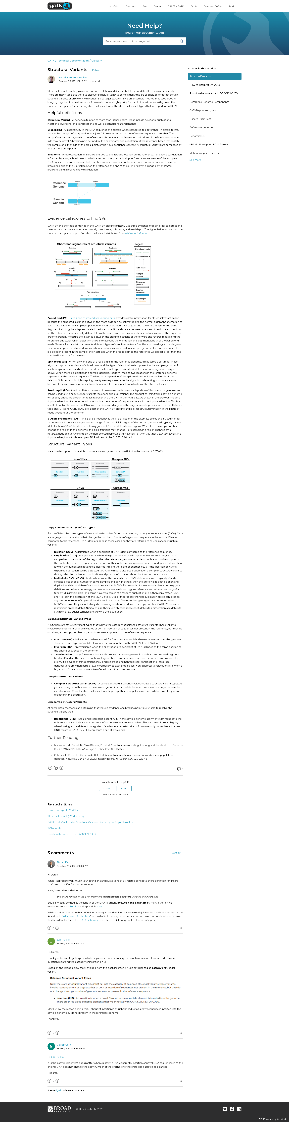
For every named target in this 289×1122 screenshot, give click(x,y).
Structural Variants (200, 76)
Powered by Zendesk (274, 1119)
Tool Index (130, 6)
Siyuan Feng (64, 862)
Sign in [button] (231, 6)
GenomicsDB (197, 136)
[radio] (106, 788)
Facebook (50, 770)
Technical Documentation (73, 60)
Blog (144, 6)
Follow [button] (96, 70)
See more (195, 159)
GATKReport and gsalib (203, 110)
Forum (157, 6)
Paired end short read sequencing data (92, 318)
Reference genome (201, 127)
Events (193, 6)
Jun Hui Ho (63, 939)
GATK (50, 60)
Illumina (74, 906)
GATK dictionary (89, 920)
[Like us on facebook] (232, 1109)
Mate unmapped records (204, 153)
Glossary (96, 60)
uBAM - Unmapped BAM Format (208, 144)
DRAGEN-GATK (175, 6)
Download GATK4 (212, 6)
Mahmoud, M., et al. (136, 233)
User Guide (114, 6)
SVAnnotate (54, 828)
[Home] (59, 5)
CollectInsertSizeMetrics (76, 916)
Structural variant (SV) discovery (65, 816)
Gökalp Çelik (64, 1044)
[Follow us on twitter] (225, 1109)
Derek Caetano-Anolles (73, 77)
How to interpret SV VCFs (204, 84)
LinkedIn (61, 770)
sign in (58, 1090)
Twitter (55, 770)
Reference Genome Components (209, 101)
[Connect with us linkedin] (239, 1109)
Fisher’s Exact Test (200, 119)
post (99, 906)
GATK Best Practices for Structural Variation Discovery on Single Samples (89, 822)
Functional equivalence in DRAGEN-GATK (213, 93)
